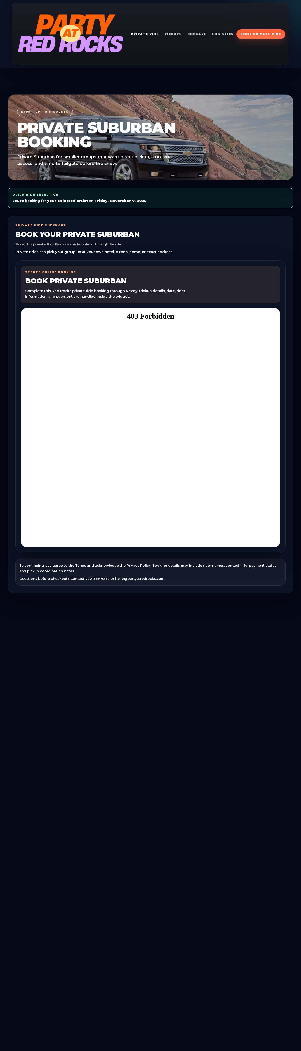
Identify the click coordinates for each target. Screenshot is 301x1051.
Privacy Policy (139, 565)
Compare (196, 34)
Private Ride (145, 34)
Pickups (173, 34)
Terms (80, 565)
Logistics (223, 34)
